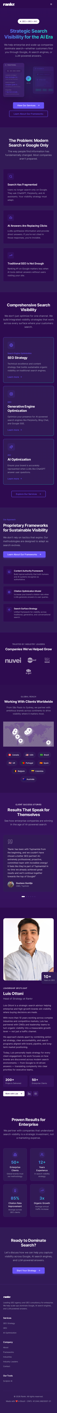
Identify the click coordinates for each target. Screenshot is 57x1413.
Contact (6, 1366)
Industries (7, 1357)
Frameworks (8, 1352)
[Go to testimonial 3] (28, 896)
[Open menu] (51, 4)
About (5, 1347)
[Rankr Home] (9, 4)
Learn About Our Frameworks (28, 113)
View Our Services (26, 105)
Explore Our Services (26, 494)
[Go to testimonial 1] (23, 896)
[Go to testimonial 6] (34, 896)
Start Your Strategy (26, 1270)
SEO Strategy (9, 1323)
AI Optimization (9, 1333)
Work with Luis (11, 1093)
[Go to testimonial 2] (26, 896)
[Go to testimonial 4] (30, 896)
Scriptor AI (7, 1381)
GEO (5, 1328)
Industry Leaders (10, 1361)
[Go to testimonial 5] (32, 896)
